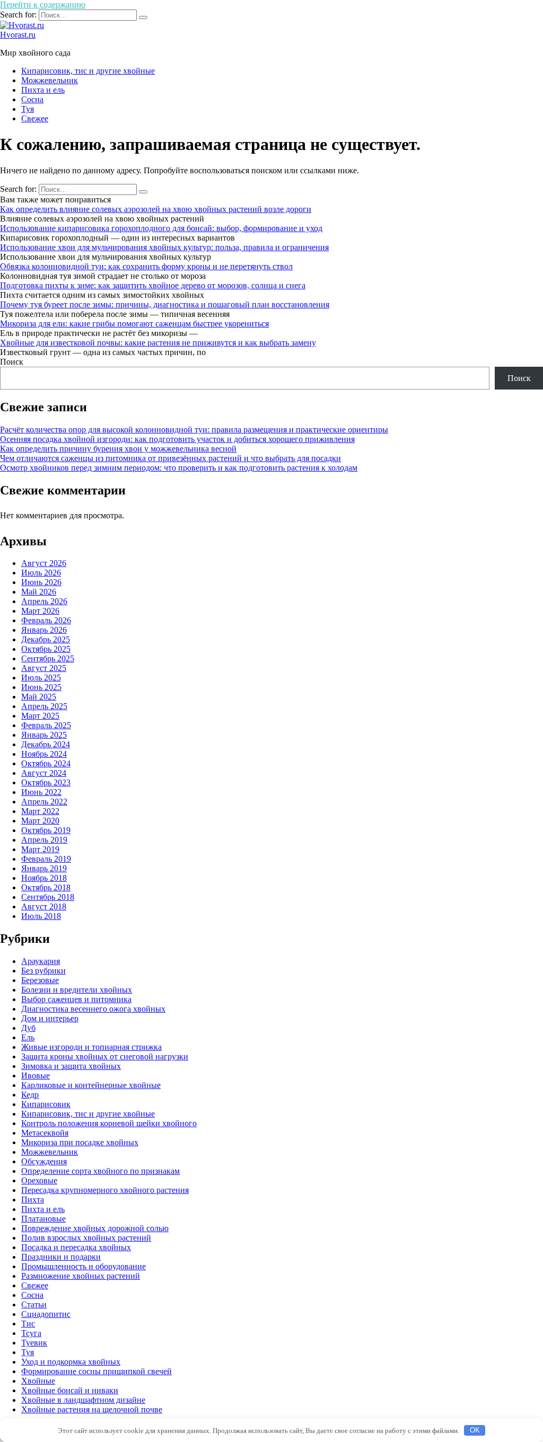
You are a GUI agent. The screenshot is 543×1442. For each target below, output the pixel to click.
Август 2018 (43, 906)
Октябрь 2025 (46, 648)
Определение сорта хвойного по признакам (100, 1170)
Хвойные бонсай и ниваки (69, 1390)
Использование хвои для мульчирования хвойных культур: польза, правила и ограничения (164, 247)
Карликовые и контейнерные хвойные (91, 1085)
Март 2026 (40, 610)
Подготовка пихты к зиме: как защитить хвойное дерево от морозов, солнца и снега (152, 285)
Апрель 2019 (44, 839)
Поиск (11, 361)
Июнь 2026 (41, 582)
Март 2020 (40, 820)
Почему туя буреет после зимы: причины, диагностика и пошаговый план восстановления (164, 304)
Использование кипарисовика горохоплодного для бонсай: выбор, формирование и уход (161, 228)
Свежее (34, 118)
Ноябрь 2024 (44, 753)
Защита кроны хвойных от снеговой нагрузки (104, 1056)
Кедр (30, 1094)
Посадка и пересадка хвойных (76, 1247)
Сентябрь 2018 (47, 896)
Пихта (32, 1199)
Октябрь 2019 (46, 830)
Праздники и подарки (61, 1256)
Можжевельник (49, 80)
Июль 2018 (41, 916)
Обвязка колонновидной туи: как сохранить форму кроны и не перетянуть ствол (146, 266)
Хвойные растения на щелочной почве (91, 1409)
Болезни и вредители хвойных (76, 989)
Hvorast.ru (18, 34)
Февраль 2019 (46, 858)
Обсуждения (44, 1161)
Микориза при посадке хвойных (79, 1142)
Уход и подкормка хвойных (70, 1361)
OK (475, 1430)
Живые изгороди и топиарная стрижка (91, 1046)
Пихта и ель (43, 89)
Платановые (43, 1218)
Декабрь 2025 (45, 639)
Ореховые (39, 1180)
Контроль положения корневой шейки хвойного (109, 1123)
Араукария (40, 961)
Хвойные (38, 1380)
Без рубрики (43, 970)
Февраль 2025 (46, 725)
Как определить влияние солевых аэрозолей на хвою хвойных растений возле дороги (155, 209)
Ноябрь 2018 (44, 877)
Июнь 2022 (41, 792)
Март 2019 (40, 849)
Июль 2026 (41, 572)
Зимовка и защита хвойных (71, 1066)
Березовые (40, 980)
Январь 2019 (44, 868)
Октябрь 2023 (46, 782)
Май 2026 (38, 591)
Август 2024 (43, 772)
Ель (27, 1037)
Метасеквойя (44, 1132)
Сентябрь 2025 (47, 658)
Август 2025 (43, 668)
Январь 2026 (44, 629)
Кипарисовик (46, 1104)
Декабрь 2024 (45, 744)
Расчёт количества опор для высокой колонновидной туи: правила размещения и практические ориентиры (194, 429)
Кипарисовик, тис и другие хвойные (88, 70)
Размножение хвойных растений (80, 1275)
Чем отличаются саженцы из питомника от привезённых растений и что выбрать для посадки (170, 458)
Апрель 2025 (44, 706)
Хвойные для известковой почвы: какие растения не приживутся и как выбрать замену (158, 342)
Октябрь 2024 (46, 763)
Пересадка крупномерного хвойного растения (105, 1190)
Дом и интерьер (49, 1018)
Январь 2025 (44, 734)
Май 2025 (38, 696)
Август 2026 (43, 563)
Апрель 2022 (44, 801)
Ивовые (35, 1075)
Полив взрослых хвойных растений (86, 1237)
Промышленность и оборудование (83, 1266)
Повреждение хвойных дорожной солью (95, 1228)
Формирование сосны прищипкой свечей (96, 1371)
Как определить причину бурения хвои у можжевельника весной (118, 448)
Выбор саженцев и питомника (76, 999)
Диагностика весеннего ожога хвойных (93, 1008)
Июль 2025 (41, 677)
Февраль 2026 (46, 620)
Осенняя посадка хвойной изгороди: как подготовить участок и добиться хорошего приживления (177, 439)
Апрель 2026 (44, 601)
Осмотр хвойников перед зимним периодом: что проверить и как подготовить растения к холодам (178, 467)
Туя (27, 108)
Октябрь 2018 (46, 887)
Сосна (32, 99)
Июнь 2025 (41, 687)
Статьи (34, 1304)
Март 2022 (40, 811)
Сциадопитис (46, 1314)
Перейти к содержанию (42, 4)
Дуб (28, 1027)
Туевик (34, 1342)
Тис (28, 1323)
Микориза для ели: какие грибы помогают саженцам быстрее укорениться (134, 323)
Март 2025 (40, 715)
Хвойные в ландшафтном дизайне (83, 1399)
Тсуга (31, 1333)
